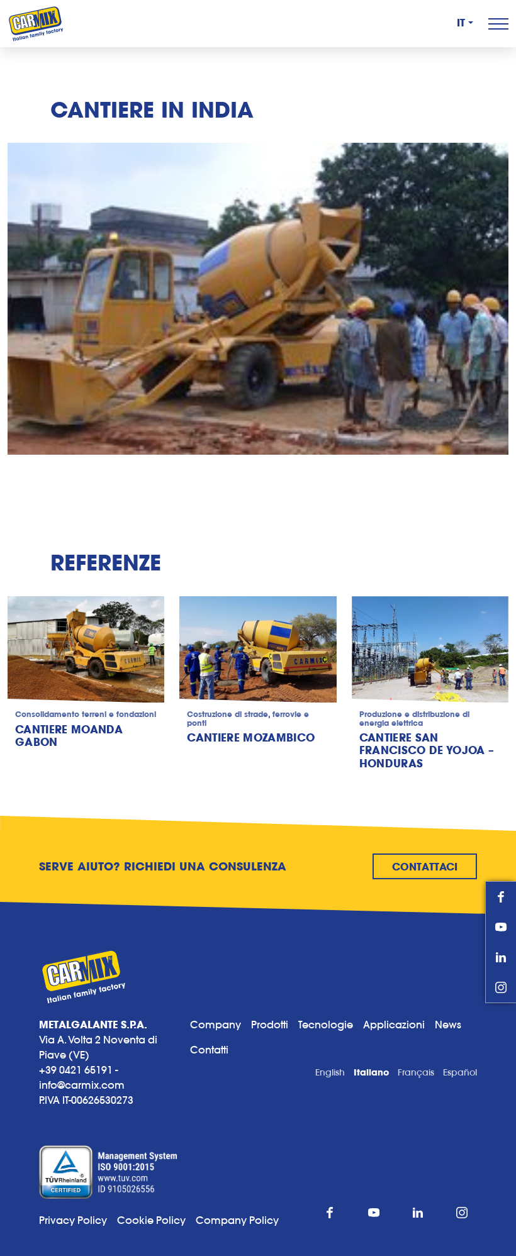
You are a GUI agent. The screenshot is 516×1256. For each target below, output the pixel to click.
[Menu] (498, 24)
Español (460, 1072)
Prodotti (269, 1024)
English (330, 1072)
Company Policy (237, 1220)
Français (416, 1072)
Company (215, 1024)
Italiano (371, 1072)
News (448, 1024)
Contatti (209, 1049)
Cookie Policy (156, 1220)
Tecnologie (325, 1024)
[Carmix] (36, 24)
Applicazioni (394, 1024)
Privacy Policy (73, 1220)
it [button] (461, 23)
